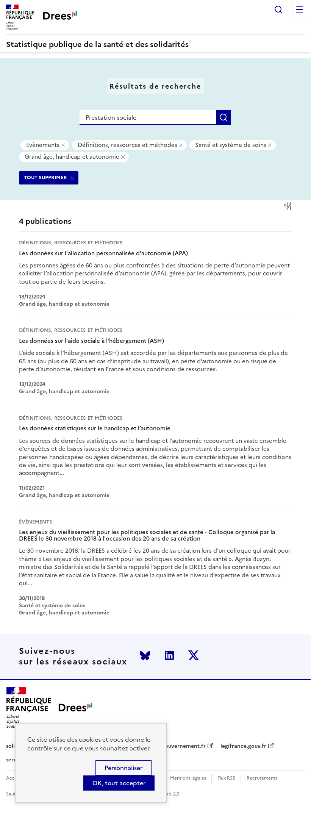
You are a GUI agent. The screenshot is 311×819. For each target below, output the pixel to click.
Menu (299, 9)
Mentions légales (188, 778)
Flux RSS (226, 778)
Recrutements (262, 778)
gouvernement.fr (184, 746)
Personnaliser (123, 767)
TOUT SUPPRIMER (45, 177)
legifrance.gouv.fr (243, 746)
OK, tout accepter (118, 783)
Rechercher (278, 9)
